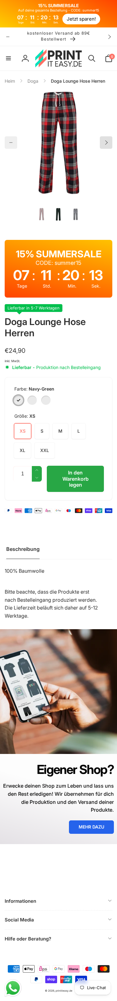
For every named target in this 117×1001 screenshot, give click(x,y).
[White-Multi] (46, 400)
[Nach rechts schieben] (109, 37)
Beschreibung (23, 549)
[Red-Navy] (32, 400)
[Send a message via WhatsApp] (13, 988)
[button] (8, 58)
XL (22, 450)
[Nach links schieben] (8, 37)
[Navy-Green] (18, 400)
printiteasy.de (64, 990)
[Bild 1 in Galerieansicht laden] (41, 214)
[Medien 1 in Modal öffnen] (58, 143)
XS (23, 431)
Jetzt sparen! (81, 19)
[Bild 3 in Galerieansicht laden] (75, 214)
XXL (44, 450)
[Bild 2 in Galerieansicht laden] (58, 214)
